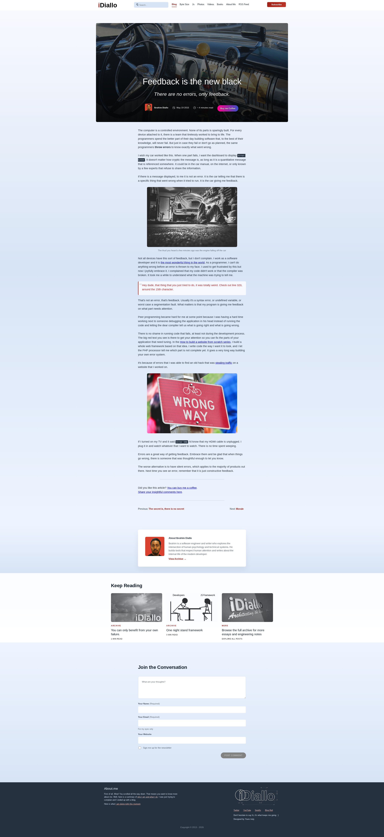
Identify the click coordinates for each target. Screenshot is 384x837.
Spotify (258, 810)
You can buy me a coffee (182, 487)
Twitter (236, 810)
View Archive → (177, 559)
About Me (231, 4)
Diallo (107, 5)
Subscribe (276, 4)
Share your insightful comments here (160, 492)
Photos (200, 4)
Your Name (149, 703)
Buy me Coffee (227, 108)
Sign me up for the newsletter (157, 747)
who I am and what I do (147, 797)
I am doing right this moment (128, 804)
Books (220, 4)
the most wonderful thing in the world (183, 262)
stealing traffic (223, 362)
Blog (174, 4)
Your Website (145, 734)
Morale (240, 509)
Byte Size (184, 4)
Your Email (149, 717)
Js (193, 4)
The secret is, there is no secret (166, 509)
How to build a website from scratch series (205, 341)
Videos (210, 4)
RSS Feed (244, 4)
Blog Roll (269, 810)
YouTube (247, 810)
